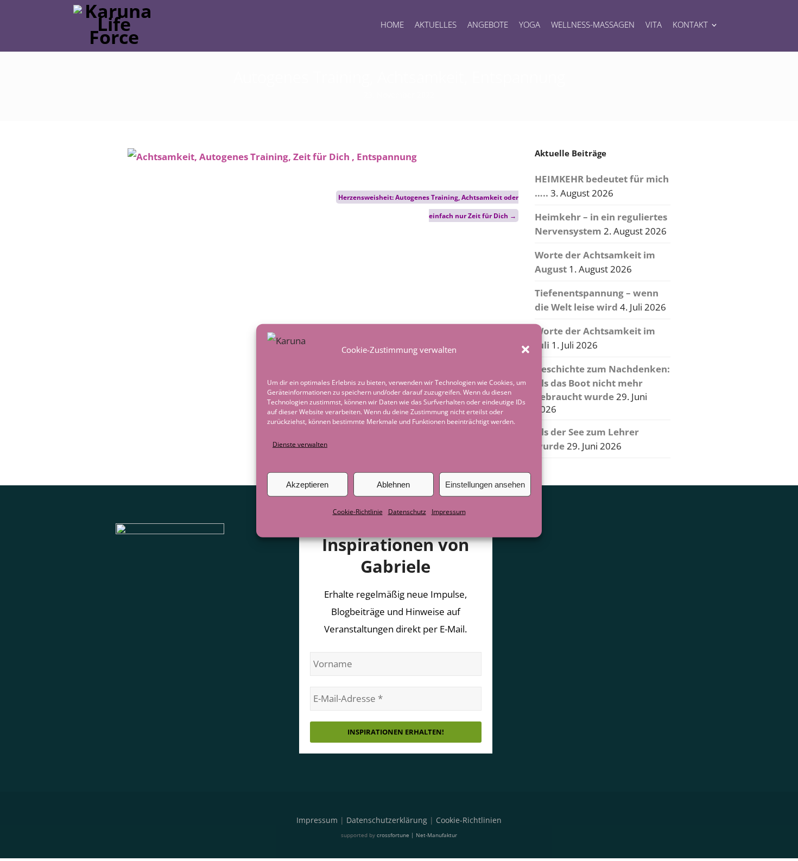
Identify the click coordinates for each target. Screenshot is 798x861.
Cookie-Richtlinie (358, 511)
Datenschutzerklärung (386, 820)
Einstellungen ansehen (485, 484)
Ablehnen (393, 484)
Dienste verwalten (300, 444)
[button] (525, 349)
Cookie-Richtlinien (469, 820)
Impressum (449, 511)
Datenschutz (407, 511)
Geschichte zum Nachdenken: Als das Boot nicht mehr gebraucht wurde (602, 383)
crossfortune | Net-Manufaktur (417, 835)
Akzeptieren (307, 484)
